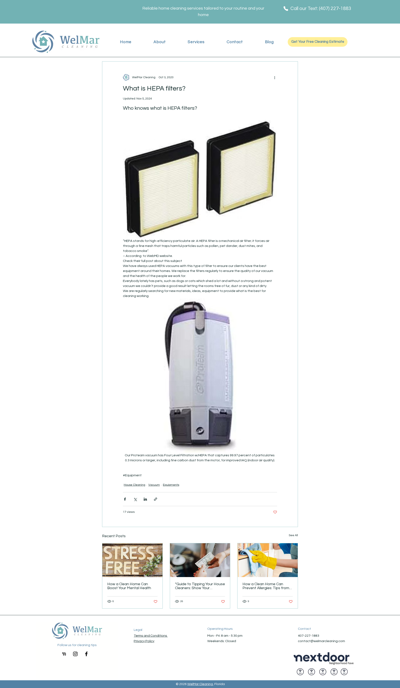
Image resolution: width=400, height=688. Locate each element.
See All (293, 535)
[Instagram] (75, 654)
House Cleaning (134, 484)
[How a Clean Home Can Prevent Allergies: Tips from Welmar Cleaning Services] (268, 560)
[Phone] (286, 8)
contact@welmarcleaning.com (321, 641)
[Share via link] (156, 499)
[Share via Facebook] (125, 499)
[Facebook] (86, 654)
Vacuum (154, 484)
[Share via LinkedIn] (145, 499)
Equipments (171, 484)
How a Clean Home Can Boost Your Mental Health (129, 586)
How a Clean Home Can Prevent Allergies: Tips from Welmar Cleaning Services (265, 586)
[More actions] (274, 77)
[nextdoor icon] (64, 654)
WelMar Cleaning (200, 684)
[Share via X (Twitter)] (135, 499)
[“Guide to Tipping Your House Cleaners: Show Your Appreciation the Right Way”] (200, 560)
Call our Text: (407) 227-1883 (320, 8)
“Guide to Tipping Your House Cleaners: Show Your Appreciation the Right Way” (200, 586)
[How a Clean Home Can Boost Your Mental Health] (132, 560)
